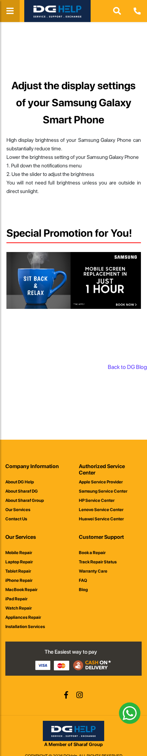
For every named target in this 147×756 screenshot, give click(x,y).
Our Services (17, 509)
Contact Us (16, 518)
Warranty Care (93, 571)
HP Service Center (97, 500)
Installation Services (25, 626)
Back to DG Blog (127, 367)
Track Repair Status (98, 561)
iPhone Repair (18, 580)
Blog (83, 589)
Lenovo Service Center (101, 509)
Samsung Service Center (103, 491)
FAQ (83, 580)
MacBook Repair (21, 589)
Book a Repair (92, 552)
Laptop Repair (19, 561)
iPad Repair (16, 598)
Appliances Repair (23, 617)
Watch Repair (18, 608)
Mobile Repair (18, 552)
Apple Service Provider (101, 481)
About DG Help (19, 481)
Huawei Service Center (101, 518)
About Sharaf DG (21, 491)
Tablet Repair (18, 571)
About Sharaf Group (24, 500)
